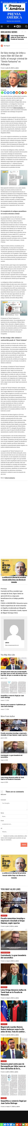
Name (2, 813)
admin (17, 68)
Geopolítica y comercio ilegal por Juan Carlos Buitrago (14, 1102)
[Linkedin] (14, 92)
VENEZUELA (3, 915)
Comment (3, 800)
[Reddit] (16, 92)
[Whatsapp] (2, 92)
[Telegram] (5, 92)
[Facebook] (8, 92)
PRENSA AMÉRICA (14, 15)
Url (1, 828)
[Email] (19, 92)
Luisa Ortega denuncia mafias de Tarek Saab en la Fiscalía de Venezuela (19, 37)
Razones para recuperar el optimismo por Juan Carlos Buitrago (13, 705)
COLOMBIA (3, 1061)
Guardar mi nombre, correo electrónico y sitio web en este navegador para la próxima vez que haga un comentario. (14, 838)
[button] (25, 32)
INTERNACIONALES (5, 952)
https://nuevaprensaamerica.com (12, 645)
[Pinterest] (22, 92)
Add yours (3, 794)
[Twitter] (11, 92)
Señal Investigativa (18, 108)
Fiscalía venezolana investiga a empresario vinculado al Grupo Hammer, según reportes (14, 734)
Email (2, 820)
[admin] (14, 629)
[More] (25, 92)
